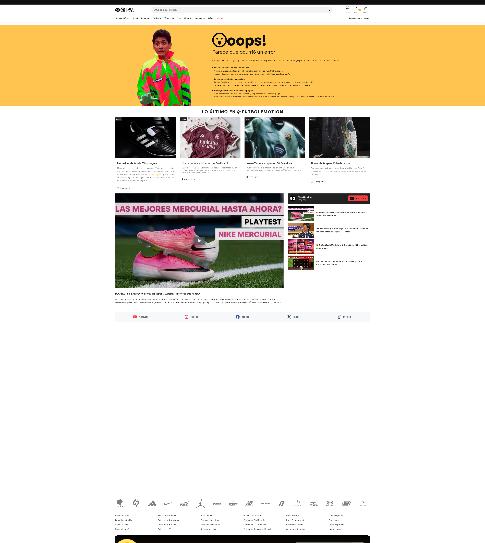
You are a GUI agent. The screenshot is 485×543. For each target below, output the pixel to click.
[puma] (184, 503)
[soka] (120, 503)
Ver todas (363, 505)
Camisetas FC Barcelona (255, 524)
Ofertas (220, 18)
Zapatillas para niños (210, 524)
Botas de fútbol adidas (168, 520)
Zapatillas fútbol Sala (124, 520)
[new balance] (249, 503)
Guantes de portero (141, 18)
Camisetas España (295, 524)
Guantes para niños (210, 520)
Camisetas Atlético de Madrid (257, 529)
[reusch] (265, 503)
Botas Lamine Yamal (167, 515)
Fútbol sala (169, 18)
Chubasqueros (336, 515)
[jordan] (200, 503)
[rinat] (281, 503)
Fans (179, 18)
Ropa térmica (292, 515)
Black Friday (335, 529)
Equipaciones (355, 18)
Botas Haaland (122, 524)
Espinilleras (334, 520)
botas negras (155, 174)
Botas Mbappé (122, 529)
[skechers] (346, 503)
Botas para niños (208, 515)
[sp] (136, 503)
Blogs (366, 18)
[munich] (233, 503)
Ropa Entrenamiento (295, 520)
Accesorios (200, 18)
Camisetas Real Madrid (254, 520)
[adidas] (152, 503)
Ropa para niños (208, 529)
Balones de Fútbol (166, 529)
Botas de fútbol (122, 18)
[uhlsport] (297, 503)
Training (157, 18)
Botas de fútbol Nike (167, 524)
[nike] (168, 503)
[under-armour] (330, 503)
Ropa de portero (336, 524)
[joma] (217, 503)
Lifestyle (188, 18)
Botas (118, 119)
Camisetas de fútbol (295, 529)
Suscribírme (360, 198)
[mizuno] (314, 503)
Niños (210, 18)
